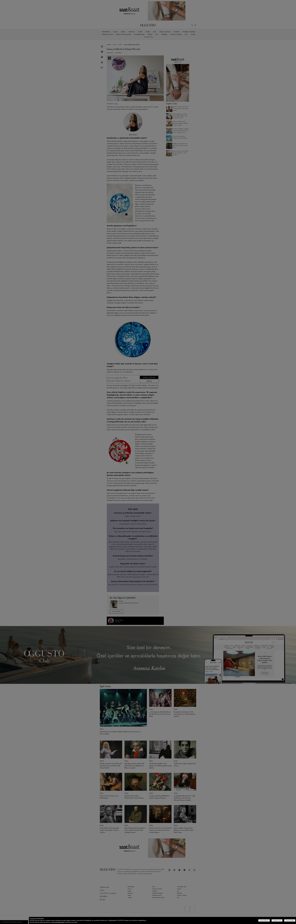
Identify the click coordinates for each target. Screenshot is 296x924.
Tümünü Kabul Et (264, 920)
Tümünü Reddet (290, 920)
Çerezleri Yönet (277, 920)
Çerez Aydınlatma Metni (57, 922)
